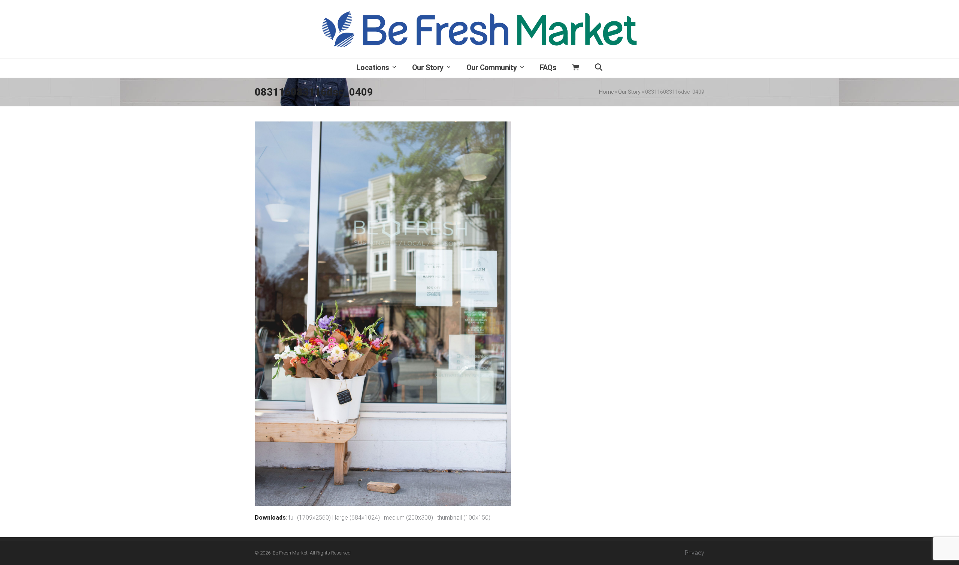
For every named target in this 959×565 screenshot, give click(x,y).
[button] (575, 68)
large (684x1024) (357, 517)
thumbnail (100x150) (463, 517)
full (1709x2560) (309, 517)
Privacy (694, 552)
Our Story (629, 92)
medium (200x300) (408, 517)
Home (606, 92)
